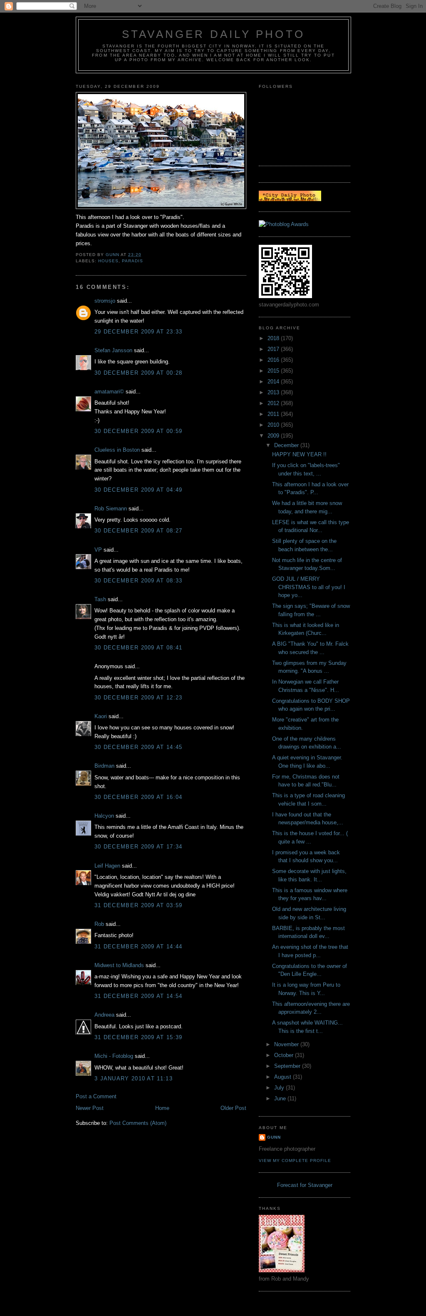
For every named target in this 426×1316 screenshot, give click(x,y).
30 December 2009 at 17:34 (138, 846)
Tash (100, 599)
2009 (274, 436)
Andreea (104, 1015)
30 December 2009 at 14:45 (138, 747)
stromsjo (104, 301)
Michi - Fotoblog (113, 1056)
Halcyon (104, 816)
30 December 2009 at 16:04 (138, 797)
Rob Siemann (110, 508)
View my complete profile (295, 1160)
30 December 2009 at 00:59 (138, 431)
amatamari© (109, 391)
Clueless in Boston (117, 450)
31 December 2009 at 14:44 (138, 946)
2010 (274, 425)
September (288, 1066)
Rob (99, 924)
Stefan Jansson (113, 350)
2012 (274, 403)
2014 (274, 381)
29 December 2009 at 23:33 (138, 331)
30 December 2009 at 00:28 (138, 373)
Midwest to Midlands (119, 965)
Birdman (104, 766)
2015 (274, 371)
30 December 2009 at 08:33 (138, 580)
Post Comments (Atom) (137, 1123)
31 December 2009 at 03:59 (138, 905)
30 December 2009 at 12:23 (138, 697)
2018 (274, 338)
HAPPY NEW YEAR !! (299, 454)
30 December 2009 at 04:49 (138, 490)
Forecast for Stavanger (304, 1185)
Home (162, 1108)
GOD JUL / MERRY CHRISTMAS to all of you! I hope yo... (308, 587)
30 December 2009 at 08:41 (138, 647)
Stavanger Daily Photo (213, 34)
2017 (274, 349)
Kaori (100, 716)
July (280, 1088)
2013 (274, 392)
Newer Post (90, 1108)
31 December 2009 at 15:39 (138, 1037)
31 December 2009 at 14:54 (138, 996)
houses (108, 261)
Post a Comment (96, 1096)
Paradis (132, 261)
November (287, 1044)
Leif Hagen (107, 866)
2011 (274, 414)
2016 (274, 360)
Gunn (274, 1137)
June (280, 1098)
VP (98, 550)
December (287, 445)
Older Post (233, 1108)
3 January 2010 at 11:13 (133, 1078)
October (284, 1055)
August (283, 1077)
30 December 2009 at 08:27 (138, 530)
